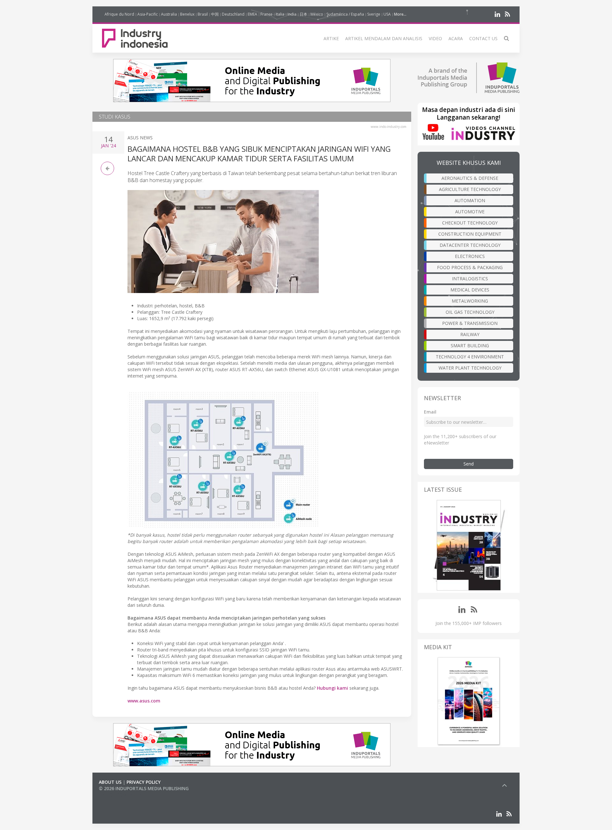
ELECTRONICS (470, 256)
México (316, 14)
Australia (169, 14)
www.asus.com (143, 701)
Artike (331, 38)
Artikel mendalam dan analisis (383, 38)
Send (468, 464)
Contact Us (483, 38)
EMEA (252, 14)
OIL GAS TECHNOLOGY (470, 312)
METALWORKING (470, 301)
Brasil (203, 14)
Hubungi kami (332, 688)
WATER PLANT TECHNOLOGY (470, 368)
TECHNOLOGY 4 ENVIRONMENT (470, 357)
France (266, 14)
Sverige (373, 14)
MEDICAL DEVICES (469, 290)
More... (400, 14)
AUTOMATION (470, 200)
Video (435, 38)
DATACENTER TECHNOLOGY (470, 245)
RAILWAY (469, 334)
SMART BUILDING (470, 345)
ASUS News (140, 138)
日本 (303, 14)
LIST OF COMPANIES (120, 795)
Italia (280, 14)
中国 (215, 14)
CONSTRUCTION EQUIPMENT (469, 234)
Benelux (187, 14)
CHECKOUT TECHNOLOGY (470, 223)
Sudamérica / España (345, 14)
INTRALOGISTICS (470, 278)
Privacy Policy (144, 782)
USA (387, 14)
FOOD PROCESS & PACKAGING (470, 267)
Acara (455, 38)
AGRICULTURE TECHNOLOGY (470, 189)
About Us (110, 782)
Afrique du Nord (119, 14)
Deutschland (233, 14)
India (292, 14)
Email (430, 412)
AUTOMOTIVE (469, 212)
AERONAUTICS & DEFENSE (469, 178)
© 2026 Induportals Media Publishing (144, 788)
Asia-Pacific (147, 14)
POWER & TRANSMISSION (470, 323)
